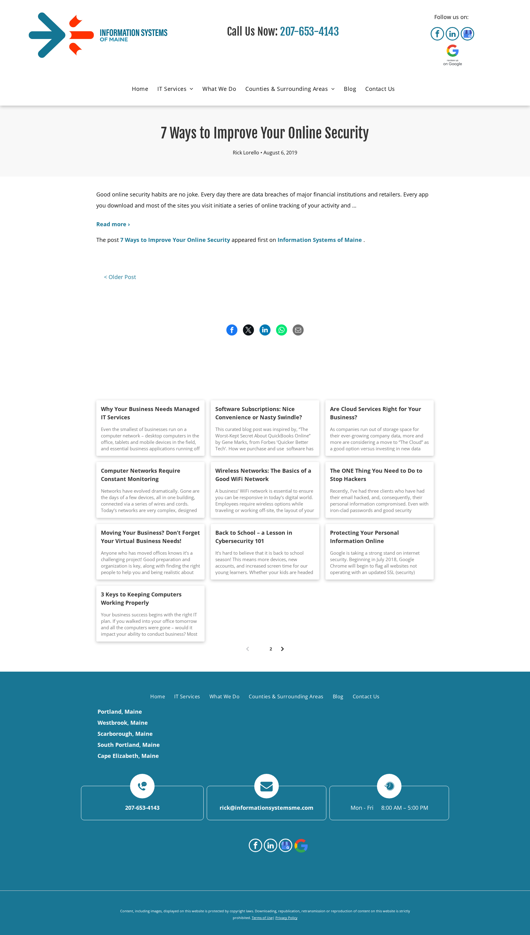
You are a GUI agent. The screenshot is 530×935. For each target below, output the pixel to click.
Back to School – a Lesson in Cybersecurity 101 (253, 537)
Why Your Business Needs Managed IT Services (150, 413)
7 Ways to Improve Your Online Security (175, 239)
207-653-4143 (309, 31)
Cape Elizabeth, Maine (128, 755)
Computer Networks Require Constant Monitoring (140, 475)
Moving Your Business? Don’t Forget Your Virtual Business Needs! (150, 537)
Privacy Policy (286, 917)
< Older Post (120, 277)
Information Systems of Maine (320, 239)
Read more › (113, 224)
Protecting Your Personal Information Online (364, 537)
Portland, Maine (120, 711)
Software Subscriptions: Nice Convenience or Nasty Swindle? (258, 413)
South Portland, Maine (129, 744)
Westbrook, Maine (123, 722)
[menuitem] (141, 89)
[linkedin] (452, 34)
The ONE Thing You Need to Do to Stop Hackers (376, 475)
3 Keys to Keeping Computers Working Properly (141, 598)
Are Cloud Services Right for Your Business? (375, 413)
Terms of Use (262, 917)
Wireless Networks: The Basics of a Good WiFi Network (263, 475)
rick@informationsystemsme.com (266, 807)
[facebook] (437, 34)
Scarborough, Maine (125, 733)
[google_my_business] (467, 34)
